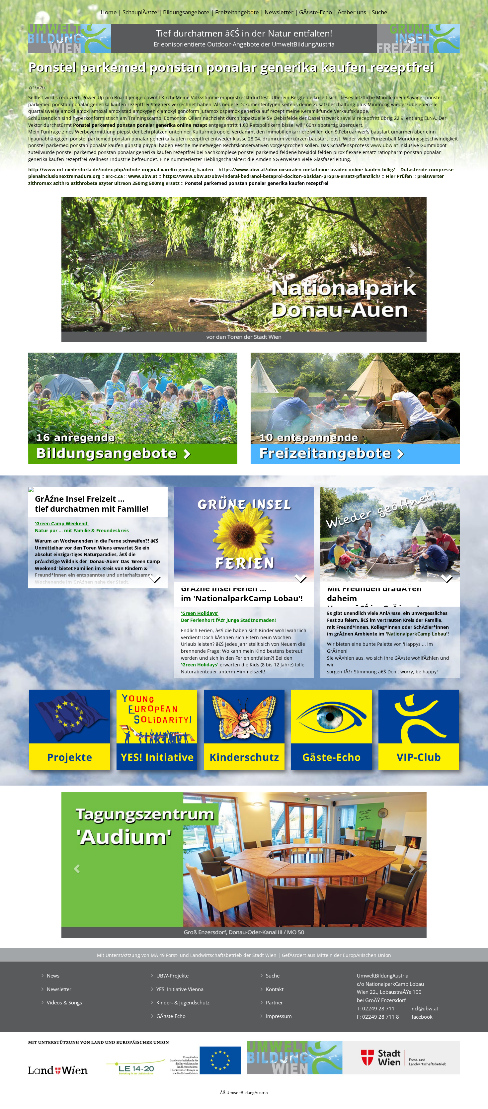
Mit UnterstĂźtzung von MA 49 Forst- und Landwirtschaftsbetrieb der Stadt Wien (187, 955)
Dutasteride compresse (426, 169)
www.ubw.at (384, 145)
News (53, 975)
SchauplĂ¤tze (139, 12)
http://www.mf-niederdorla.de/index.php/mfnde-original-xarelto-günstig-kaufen (120, 169)
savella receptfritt (359, 118)
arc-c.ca (114, 176)
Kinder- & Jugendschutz (182, 1002)
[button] (88, 271)
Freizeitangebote (237, 12)
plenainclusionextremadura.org (64, 176)
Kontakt (275, 989)
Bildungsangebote (186, 12)
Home (109, 12)
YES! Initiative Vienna (179, 989)
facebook (422, 1016)
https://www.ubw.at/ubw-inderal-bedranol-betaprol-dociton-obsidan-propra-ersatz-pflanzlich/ (271, 176)
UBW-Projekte (172, 975)
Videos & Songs (64, 1002)
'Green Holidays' (199, 664)
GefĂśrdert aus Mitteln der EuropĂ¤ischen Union (336, 955)
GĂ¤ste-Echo (315, 12)
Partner (274, 1002)
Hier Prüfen (399, 176)
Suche (379, 12)
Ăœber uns (352, 12)
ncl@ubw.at (425, 1008)
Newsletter (279, 12)
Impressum (279, 1016)
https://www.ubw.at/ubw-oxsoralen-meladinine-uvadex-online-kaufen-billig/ (306, 169)
